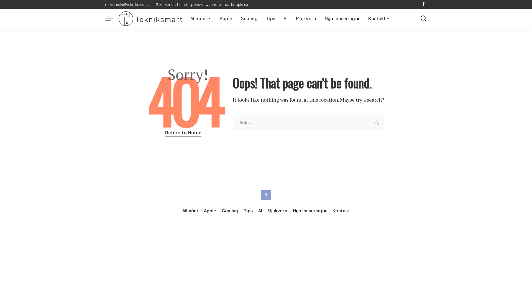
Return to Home (183, 132)
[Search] (423, 18)
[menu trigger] (112, 18)
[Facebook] (423, 4)
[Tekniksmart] (150, 18)
